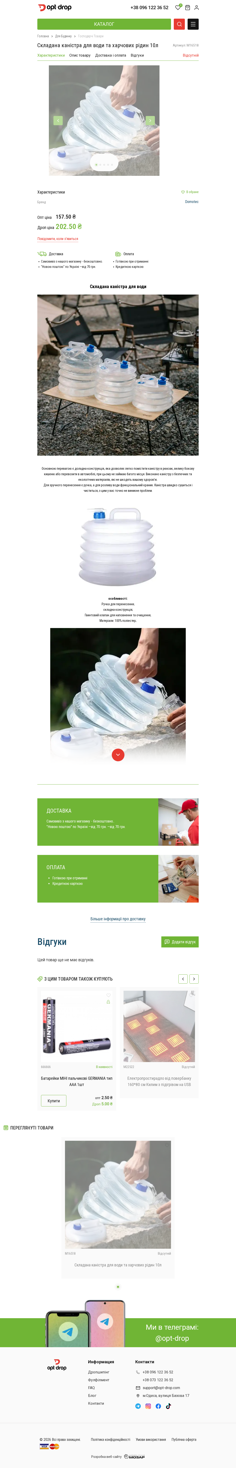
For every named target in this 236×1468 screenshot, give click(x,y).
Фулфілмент (98, 1380)
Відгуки (137, 55)
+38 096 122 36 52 (149, 7)
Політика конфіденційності (110, 1439)
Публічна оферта (183, 1439)
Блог (92, 1395)
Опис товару (80, 55)
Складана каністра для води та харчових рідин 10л (118, 1264)
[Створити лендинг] (108, 1001)
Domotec (192, 202)
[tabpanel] (104, 120)
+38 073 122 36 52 (158, 1380)
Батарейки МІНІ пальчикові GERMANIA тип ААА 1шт (76, 1081)
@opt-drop (172, 1338)
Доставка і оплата (110, 55)
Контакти (96, 1403)
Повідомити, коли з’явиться (57, 239)
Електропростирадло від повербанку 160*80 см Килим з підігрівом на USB (159, 1081)
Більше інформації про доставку (118, 918)
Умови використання (151, 1439)
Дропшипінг (98, 1372)
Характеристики (51, 55)
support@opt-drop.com (161, 1388)
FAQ (91, 1388)
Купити (54, 1100)
